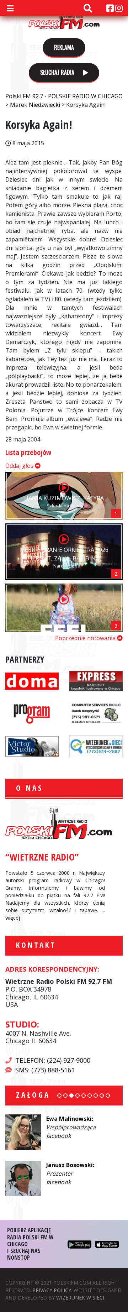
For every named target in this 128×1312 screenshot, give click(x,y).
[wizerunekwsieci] (96, 746)
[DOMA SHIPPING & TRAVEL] (32, 680)
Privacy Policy (51, 1290)
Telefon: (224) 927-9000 (52, 1060)
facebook (58, 1136)
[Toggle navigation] (10, 8)
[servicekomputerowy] (96, 713)
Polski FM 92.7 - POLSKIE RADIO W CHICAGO (64, 18)
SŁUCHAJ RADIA (58, 72)
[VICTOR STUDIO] (32, 746)
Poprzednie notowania (86, 638)
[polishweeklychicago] (32, 713)
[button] (59, 1095)
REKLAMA (64, 47)
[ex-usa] (96, 680)
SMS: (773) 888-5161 (45, 1070)
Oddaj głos (20, 466)
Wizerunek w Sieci (80, 1297)
